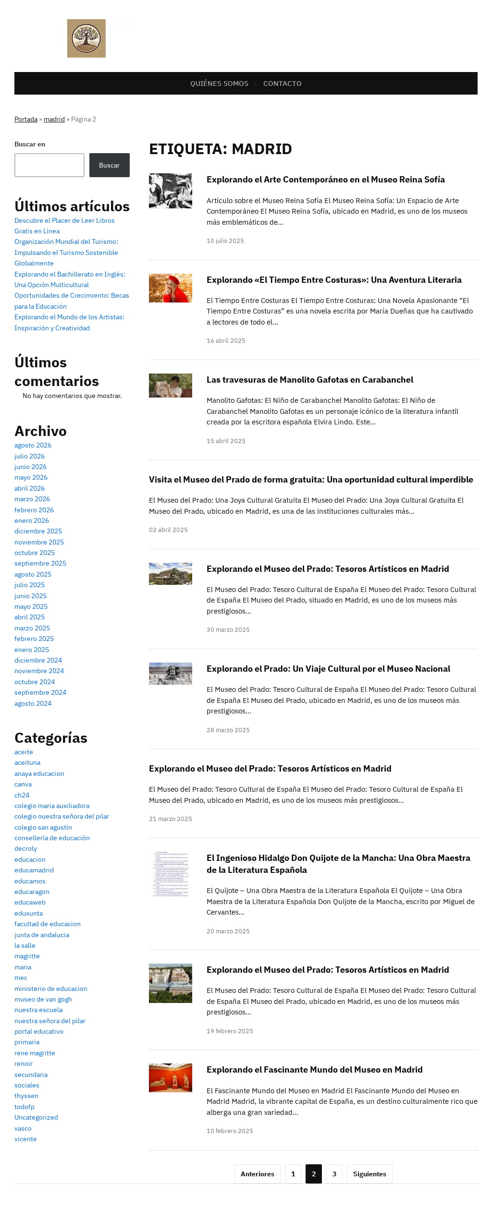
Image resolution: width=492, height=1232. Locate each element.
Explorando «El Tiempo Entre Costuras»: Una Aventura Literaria (334, 279)
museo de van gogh (43, 999)
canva (23, 784)
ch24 (21, 795)
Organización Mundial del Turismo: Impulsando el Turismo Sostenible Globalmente (66, 252)
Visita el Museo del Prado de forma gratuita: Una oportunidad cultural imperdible (311, 479)
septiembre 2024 (40, 692)
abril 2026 (29, 488)
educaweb (30, 902)
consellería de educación (52, 837)
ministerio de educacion (50, 988)
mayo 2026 (31, 477)
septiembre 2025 (40, 563)
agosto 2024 (32, 703)
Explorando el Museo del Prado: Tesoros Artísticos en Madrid (328, 568)
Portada (25, 119)
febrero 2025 (34, 638)
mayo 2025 (31, 606)
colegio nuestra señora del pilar (61, 816)
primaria (26, 1042)
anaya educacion (39, 773)
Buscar (109, 165)
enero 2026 (31, 520)
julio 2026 (29, 456)
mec (20, 977)
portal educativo (38, 1031)
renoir (23, 1063)
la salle (25, 945)
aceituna (27, 762)
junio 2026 (30, 466)
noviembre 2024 (39, 670)
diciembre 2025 (38, 531)
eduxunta (28, 913)
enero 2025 (31, 649)
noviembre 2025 (39, 542)
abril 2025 (29, 617)
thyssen (26, 1095)
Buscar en (29, 144)
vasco (23, 1128)
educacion (30, 859)
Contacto (282, 83)
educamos (30, 881)
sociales (26, 1085)
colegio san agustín (43, 827)
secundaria (31, 1074)
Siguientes (369, 1174)
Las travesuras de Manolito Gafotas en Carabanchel (310, 379)
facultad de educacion (47, 923)
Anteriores (257, 1174)
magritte (27, 956)
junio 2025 (30, 596)
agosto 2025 (32, 574)
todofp (24, 1106)
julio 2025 (29, 584)
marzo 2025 (32, 628)
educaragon (31, 891)
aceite (23, 752)
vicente (25, 1139)
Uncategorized (36, 1117)
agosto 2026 (32, 445)
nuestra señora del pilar (50, 1020)
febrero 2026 (34, 510)
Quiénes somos (219, 83)
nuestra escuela (38, 1009)
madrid (54, 119)
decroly (25, 848)
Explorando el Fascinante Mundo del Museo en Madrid (315, 1069)
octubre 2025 (34, 552)
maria (22, 967)
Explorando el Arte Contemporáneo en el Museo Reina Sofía (326, 179)
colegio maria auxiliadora (51, 805)
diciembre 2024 (38, 660)
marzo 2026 (32, 499)
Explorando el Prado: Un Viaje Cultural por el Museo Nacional (328, 668)
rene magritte (34, 1053)
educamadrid (34, 870)
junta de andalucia (41, 934)
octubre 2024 (34, 681)
